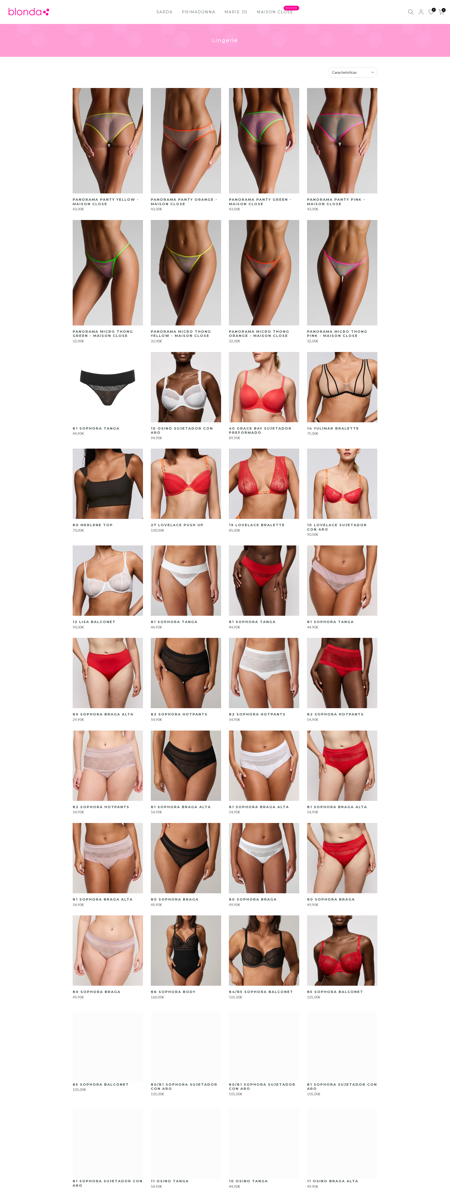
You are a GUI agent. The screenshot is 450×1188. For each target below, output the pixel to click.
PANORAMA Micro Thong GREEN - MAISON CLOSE (103, 333)
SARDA (165, 12)
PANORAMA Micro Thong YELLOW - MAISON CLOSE (181, 333)
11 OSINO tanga (170, 1181)
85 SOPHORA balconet (335, 992)
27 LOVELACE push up (177, 525)
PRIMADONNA (198, 12)
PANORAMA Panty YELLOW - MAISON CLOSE (106, 201)
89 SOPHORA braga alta (103, 714)
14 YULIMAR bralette (333, 428)
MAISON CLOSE (277, 11)
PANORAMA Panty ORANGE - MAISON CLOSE (184, 201)
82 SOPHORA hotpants (179, 714)
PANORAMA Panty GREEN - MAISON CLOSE (260, 201)
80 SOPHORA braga (175, 899)
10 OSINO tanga (248, 1181)
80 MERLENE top (93, 525)
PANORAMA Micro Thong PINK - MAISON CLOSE (337, 333)
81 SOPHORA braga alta (181, 807)
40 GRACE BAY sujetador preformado (260, 430)
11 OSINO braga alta (332, 1181)
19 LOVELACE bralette (257, 525)
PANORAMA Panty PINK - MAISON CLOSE (336, 201)
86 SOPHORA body (173, 992)
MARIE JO (236, 12)
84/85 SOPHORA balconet (261, 992)
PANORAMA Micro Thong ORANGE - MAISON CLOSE (259, 333)
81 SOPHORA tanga (96, 428)
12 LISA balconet (94, 622)
